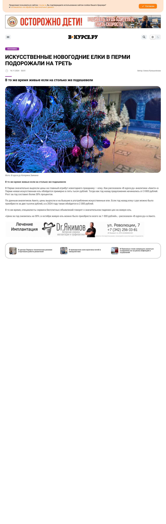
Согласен (149, 6)
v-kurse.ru (42, 5)
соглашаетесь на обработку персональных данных (32, 7)
